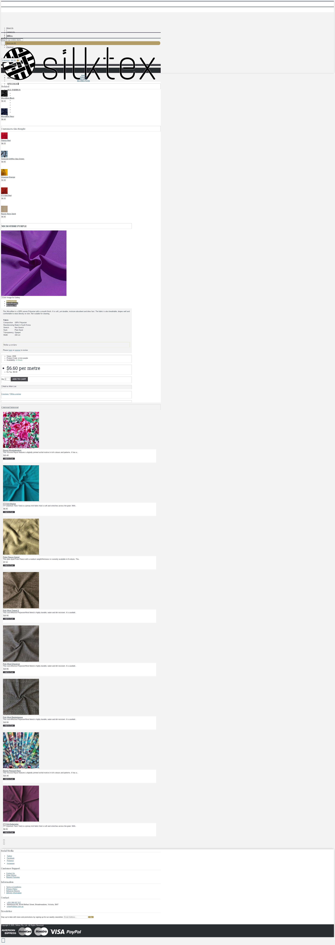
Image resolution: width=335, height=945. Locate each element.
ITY (13, 100)
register (17, 350)
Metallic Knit (16, 103)
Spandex (15, 110)
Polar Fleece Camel (11, 557)
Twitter (9, 856)
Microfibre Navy (7, 116)
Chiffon (14, 98)
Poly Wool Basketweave (13, 717)
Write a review (15, 394)
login (10, 350)
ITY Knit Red (6, 195)
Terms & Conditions (13, 887)
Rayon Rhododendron (12, 450)
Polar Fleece (16, 96)
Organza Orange (8, 177)
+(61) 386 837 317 (14, 903)
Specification (12, 303)
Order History (11, 875)
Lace (14, 93)
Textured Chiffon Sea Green (12, 159)
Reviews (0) (11, 306)
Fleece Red (6, 140)
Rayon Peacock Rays (12, 771)
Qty (2, 379)
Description (11, 301)
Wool (14, 112)
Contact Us (10, 873)
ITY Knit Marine (9, 504)
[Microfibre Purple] (33, 295)
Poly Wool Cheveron (11, 664)
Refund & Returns (13, 891)
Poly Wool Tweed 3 (11, 610)
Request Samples (13, 877)
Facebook (10, 858)
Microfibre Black (7, 98)
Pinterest (10, 861)
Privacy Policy (11, 889)
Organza (15, 105)
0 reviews (5, 394)
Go (91, 917)
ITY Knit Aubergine (10, 824)
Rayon (14, 107)
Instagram (11, 863)
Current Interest (10, 407)
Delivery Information (13, 893)
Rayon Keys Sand (8, 214)
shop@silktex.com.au (15, 906)
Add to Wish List (9, 386)
